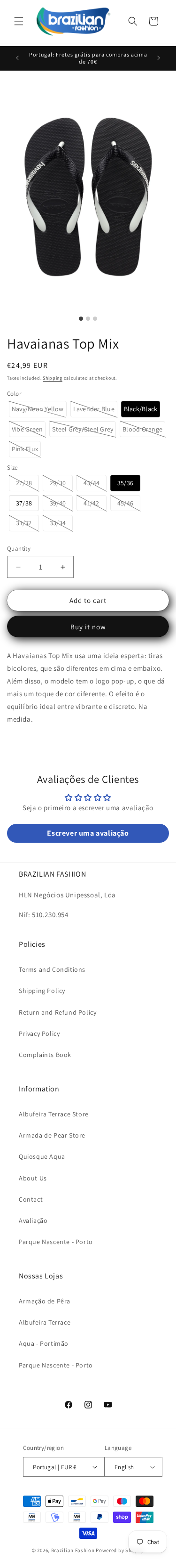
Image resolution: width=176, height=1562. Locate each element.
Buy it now (88, 626)
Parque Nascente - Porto (56, 1241)
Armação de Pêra (44, 1301)
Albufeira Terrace (44, 1322)
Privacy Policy (39, 1033)
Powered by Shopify (120, 1550)
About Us (33, 1178)
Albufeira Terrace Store (54, 1114)
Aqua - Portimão (44, 1343)
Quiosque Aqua (42, 1156)
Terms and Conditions (52, 969)
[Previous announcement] (17, 58)
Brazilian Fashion (73, 1550)
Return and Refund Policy (57, 1012)
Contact (31, 1199)
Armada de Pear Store (52, 1135)
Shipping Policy (42, 990)
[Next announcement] (158, 58)
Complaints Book (45, 1054)
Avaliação (33, 1220)
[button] (18, 21)
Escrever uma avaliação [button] (88, 833)
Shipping (52, 378)
